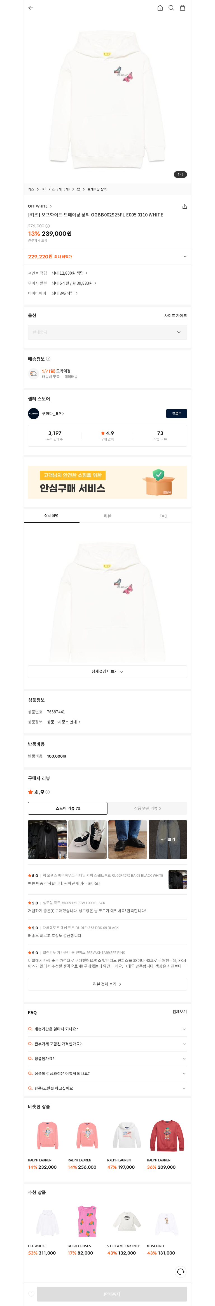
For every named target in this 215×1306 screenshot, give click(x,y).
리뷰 (107, 515)
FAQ (163, 515)
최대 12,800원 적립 (68, 273)
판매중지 (112, 1294)
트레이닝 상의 (97, 189)
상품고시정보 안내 (62, 722)
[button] (107, 257)
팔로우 (176, 413)
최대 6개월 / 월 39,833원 (72, 283)
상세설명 (51, 515)
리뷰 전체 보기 (104, 984)
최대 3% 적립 (63, 293)
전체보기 (179, 1012)
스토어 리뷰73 (68, 808)
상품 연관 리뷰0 (147, 808)
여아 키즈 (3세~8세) (55, 189)
